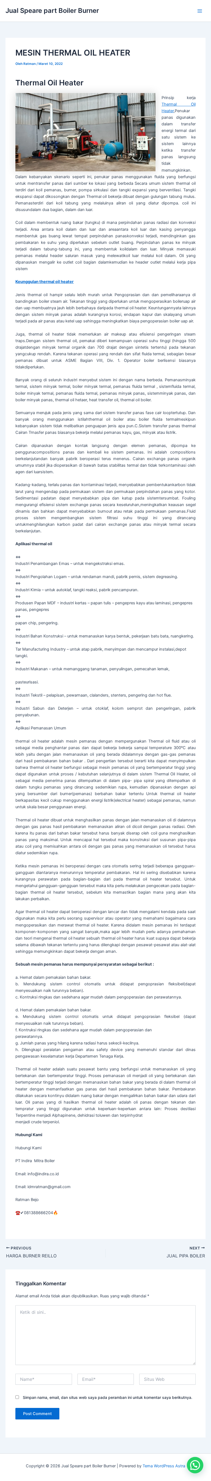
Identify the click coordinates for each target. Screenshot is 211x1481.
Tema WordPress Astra (164, 1465)
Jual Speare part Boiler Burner (52, 11)
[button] (195, 1465)
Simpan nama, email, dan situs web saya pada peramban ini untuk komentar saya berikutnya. (107, 1397)
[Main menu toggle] (200, 11)
